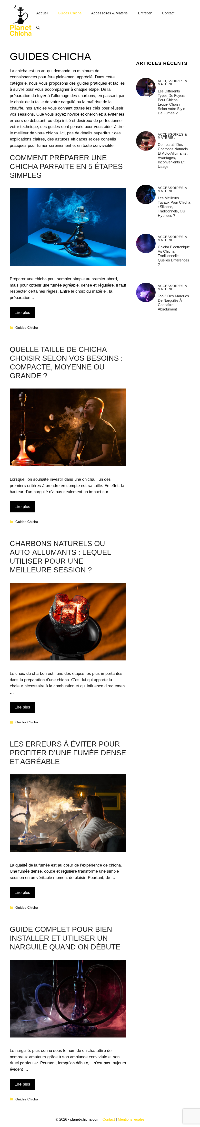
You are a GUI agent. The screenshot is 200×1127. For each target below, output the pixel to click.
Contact (168, 13)
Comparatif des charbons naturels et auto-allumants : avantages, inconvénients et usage (173, 155)
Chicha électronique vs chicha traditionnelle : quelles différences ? (174, 256)
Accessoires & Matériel (109, 13)
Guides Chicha (69, 13)
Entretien (145, 13)
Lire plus (22, 312)
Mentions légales (131, 1119)
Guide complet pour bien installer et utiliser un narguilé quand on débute (65, 938)
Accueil (42, 13)
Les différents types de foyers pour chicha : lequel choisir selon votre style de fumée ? (171, 102)
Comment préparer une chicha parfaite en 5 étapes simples (66, 166)
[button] (38, 27)
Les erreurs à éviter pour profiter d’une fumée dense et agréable (68, 753)
